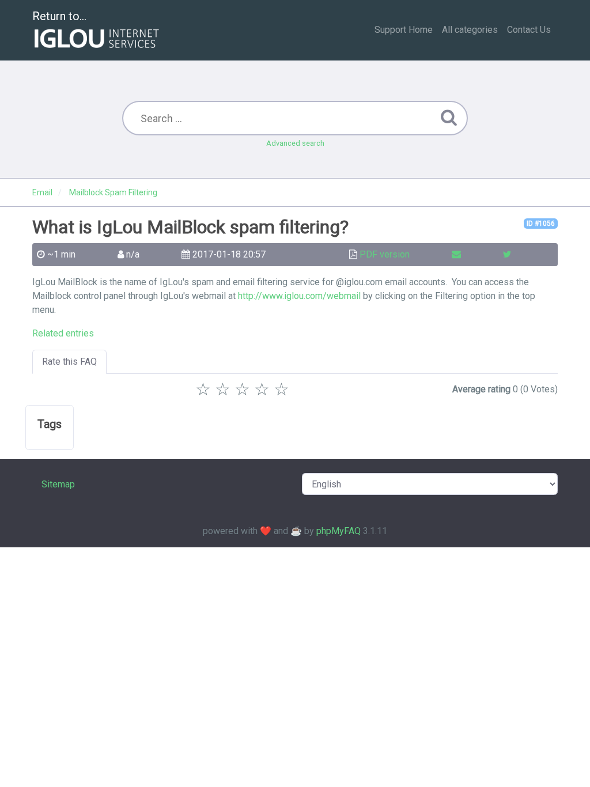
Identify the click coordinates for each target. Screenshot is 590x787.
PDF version (385, 254)
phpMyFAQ (338, 530)
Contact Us (529, 29)
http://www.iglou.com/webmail (299, 295)
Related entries (63, 333)
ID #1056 (541, 224)
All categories (470, 29)
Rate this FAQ (69, 361)
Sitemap (58, 484)
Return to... (59, 16)
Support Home (404, 29)
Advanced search (295, 143)
